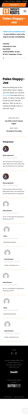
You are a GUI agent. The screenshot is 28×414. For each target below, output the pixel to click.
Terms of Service (19, 397)
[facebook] (11, 353)
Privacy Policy (8, 397)
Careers (14, 350)
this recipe (6, 95)
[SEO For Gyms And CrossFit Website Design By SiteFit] (14, 385)
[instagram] (16, 353)
